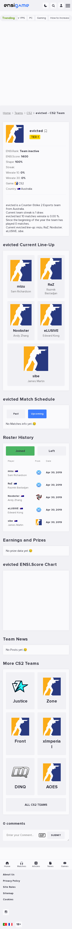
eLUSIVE (11, 231)
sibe (20, 231)
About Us (8, 874)
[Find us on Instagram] (6, 912)
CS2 (21, 183)
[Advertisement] (36, 63)
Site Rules (9, 887)
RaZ (46, 227)
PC (26, 17)
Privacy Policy (11, 880)
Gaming (37, 17)
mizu (39, 227)
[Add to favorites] (45, 131)
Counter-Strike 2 (31, 205)
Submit (56, 835)
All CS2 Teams (36, 805)
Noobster (56, 227)
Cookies (8, 899)
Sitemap (8, 893)
